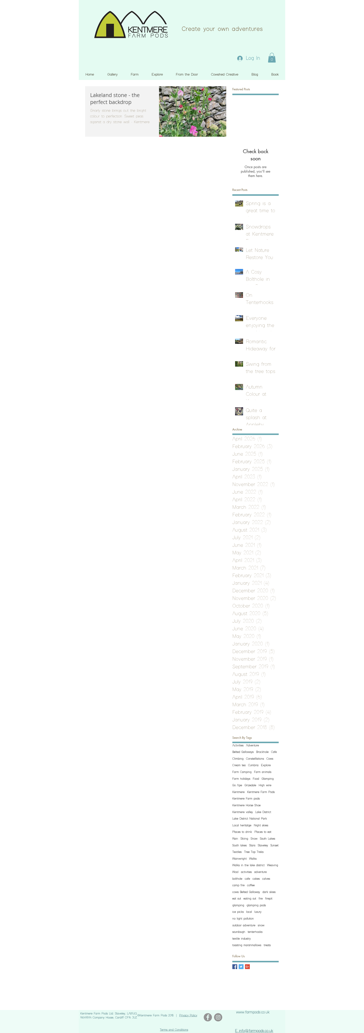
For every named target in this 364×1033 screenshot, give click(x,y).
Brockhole (262, 752)
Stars (252, 845)
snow (261, 925)
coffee (251, 885)
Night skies (261, 825)
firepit (268, 898)
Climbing (238, 758)
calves (266, 878)
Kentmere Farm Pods (261, 792)
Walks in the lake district (248, 865)
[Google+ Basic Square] (247, 966)
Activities (238, 745)
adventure (260, 872)
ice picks (238, 911)
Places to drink (242, 831)
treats (267, 945)
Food (256, 778)
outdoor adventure (243, 925)
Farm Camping (242, 772)
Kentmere (238, 792)
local (249, 911)
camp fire (238, 885)
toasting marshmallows (246, 945)
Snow (254, 838)
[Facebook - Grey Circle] (208, 1017)
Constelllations (255, 758)
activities (246, 872)
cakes (256, 878)
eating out (250, 898)
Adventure (252, 745)
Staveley (263, 845)
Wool (235, 872)
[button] (272, 58)
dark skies (269, 892)
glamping (238, 905)
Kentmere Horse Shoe (246, 805)
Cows (269, 758)
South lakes (239, 845)
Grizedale (250, 785)
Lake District (263, 812)
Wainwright (239, 858)
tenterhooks (255, 931)
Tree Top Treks (254, 852)
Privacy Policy (188, 1015)
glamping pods (256, 905)
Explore (266, 765)
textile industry (241, 938)
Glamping (268, 778)
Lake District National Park (249, 818)
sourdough (238, 931)
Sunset (274, 845)
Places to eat (262, 831)
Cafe (274, 752)
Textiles (237, 852)
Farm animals (262, 772)
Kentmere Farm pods (246, 798)
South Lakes (267, 838)
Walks (253, 858)
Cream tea (239, 765)
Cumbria (253, 765)
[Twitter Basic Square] (241, 966)
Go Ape (237, 785)
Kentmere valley (242, 812)
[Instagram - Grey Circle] (218, 1017)
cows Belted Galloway (246, 892)
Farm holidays (241, 778)
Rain (235, 838)
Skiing (244, 838)
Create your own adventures (222, 29)
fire (261, 898)
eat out (236, 898)
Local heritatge (241, 825)
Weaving (272, 865)
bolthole (237, 878)
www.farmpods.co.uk (253, 1012)
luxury (257, 911)
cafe (247, 878)
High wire (265, 785)
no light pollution (243, 918)
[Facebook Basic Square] (234, 966)
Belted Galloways (243, 752)
